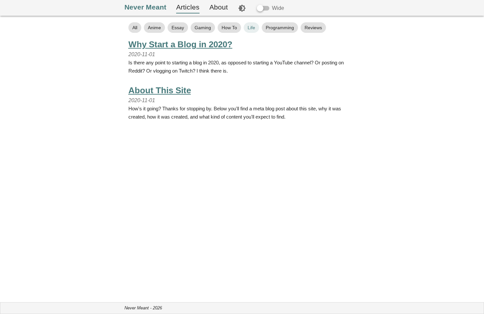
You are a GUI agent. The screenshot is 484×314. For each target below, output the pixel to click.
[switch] (263, 8)
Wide (278, 8)
